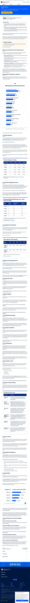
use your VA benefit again (13, 302)
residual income (21, 275)
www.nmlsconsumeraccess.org (5, 589)
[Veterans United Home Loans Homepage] (5, 2)
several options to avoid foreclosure (17, 335)
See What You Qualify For (6, 12)
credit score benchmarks (9, 265)
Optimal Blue (13, 28)
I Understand (22, 600)
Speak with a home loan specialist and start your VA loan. (18, 380)
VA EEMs (11, 401)
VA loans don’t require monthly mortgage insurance (19, 192)
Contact (19, 4)
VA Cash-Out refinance (14, 421)
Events (11, 4)
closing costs (6, 66)
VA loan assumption (7, 479)
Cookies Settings (12, 586)
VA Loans (3, 4)
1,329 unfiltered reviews (9, 545)
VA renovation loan (13, 408)
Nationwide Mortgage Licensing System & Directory (7, 597)
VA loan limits (23, 444)
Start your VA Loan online (7, 46)
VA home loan (21, 36)
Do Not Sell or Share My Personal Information (5, 586)
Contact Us (21, 587)
